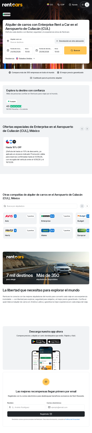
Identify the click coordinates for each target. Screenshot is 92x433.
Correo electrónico (54, 403)
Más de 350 (47, 275)
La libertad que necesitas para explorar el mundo (41, 290)
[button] (13, 101)
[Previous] (82, 129)
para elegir (11, 279)
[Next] (87, 129)
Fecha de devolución (45, 49)
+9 (14, 141)
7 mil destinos (19, 275)
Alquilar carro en (15, 39)
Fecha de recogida (16, 49)
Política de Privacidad (72, 419)
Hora (26, 49)
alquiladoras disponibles (47, 279)
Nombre (10, 403)
